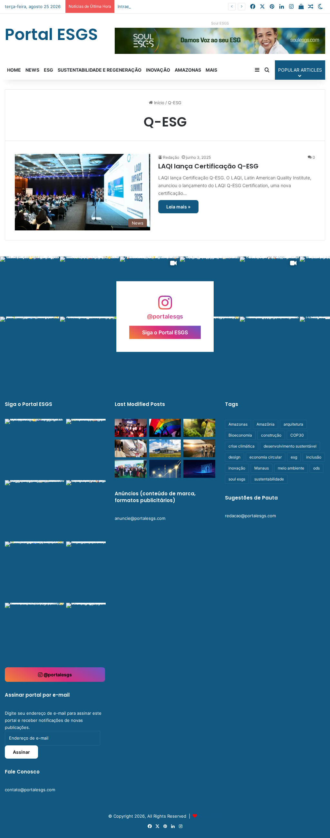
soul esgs (236, 479)
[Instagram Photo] (30, 287)
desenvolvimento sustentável (290, 446)
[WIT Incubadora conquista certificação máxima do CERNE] (130, 469)
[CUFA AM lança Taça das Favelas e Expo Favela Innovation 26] (130, 428)
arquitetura (293, 424)
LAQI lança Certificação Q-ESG (208, 166)
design (234, 457)
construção (271, 435)
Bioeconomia (240, 435)
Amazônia (266, 424)
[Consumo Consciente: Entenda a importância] (199, 428)
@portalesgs (57, 674)
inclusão (313, 457)
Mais (211, 70)
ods (316, 468)
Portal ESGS (210, 816)
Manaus (261, 468)
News (32, 70)
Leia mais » (178, 206)
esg (294, 457)
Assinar (21, 752)
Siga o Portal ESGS (165, 332)
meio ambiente (291, 468)
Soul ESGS (220, 23)
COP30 (297, 435)
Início (158, 102)
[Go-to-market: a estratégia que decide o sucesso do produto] (199, 469)
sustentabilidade (269, 479)
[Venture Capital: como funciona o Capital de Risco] (165, 469)
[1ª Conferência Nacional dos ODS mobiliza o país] (130, 448)
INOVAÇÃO (158, 70)
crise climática (241, 446)
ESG (48, 70)
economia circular (265, 457)
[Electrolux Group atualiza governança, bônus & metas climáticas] (165, 448)
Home (14, 70)
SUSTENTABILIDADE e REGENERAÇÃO (99, 70)
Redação (171, 157)
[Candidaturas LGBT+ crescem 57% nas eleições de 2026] (165, 428)
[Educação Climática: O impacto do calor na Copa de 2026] (199, 448)
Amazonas (188, 70)
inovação (236, 468)
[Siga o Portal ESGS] (165, 305)
